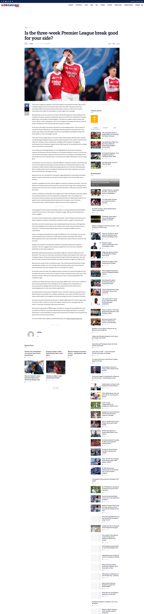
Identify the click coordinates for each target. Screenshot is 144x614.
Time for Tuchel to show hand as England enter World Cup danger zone (32, 378)
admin (31, 43)
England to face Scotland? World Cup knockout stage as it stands (110, 413)
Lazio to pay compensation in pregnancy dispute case (110, 404)
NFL (97, 5)
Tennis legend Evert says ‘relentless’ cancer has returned (110, 291)
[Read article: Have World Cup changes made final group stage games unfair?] (96, 461)
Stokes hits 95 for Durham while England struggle (110, 526)
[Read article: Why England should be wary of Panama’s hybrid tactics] (96, 273)
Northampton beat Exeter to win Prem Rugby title (110, 547)
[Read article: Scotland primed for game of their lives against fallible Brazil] (96, 442)
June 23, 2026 (106, 454)
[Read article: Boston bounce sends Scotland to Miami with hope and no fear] (96, 567)
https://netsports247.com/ (74, 318)
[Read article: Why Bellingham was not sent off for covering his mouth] (96, 396)
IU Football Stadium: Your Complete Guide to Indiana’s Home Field (110, 154)
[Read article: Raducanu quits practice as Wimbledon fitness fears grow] (96, 254)
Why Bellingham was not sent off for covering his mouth (110, 394)
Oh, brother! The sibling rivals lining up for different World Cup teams (110, 537)
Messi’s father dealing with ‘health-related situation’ (109, 611)
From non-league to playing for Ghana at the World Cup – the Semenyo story (105, 377)
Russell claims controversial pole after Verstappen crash (110, 244)
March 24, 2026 (39, 43)
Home (25, 27)
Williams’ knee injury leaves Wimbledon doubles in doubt (109, 218)
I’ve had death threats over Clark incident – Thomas (109, 201)
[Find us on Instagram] (3, 1)
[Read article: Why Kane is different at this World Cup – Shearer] (96, 576)
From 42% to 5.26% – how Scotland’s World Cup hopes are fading (103, 352)
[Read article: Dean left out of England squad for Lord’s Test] (96, 595)
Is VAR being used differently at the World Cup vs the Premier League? (110, 470)
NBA (91, 5)
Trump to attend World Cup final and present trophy (109, 451)
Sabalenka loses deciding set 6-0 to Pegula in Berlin (110, 556)
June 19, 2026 (106, 596)
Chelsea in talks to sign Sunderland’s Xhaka (54, 377)
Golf (86, 5)
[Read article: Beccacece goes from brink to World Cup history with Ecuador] (96, 321)
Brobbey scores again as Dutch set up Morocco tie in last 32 (104, 329)
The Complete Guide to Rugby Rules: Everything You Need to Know (110, 134)
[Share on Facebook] (26, 105)
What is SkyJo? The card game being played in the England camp (110, 311)
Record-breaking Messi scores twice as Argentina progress (110, 497)
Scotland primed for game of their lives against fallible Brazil (110, 441)
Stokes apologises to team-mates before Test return (110, 432)
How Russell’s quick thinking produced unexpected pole (108, 281)
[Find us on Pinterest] (10, 1)
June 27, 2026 (50, 380)
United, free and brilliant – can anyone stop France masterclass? (33, 353)
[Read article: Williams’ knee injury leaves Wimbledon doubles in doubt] (96, 219)
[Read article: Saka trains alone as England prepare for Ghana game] (96, 585)
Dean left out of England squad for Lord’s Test (110, 593)
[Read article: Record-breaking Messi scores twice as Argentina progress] (96, 498)
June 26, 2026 (106, 294)
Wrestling (118, 5)
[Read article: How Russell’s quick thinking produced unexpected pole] (96, 282)
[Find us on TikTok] (8, 1)
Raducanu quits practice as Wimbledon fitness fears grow (110, 253)
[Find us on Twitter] (12, 1)
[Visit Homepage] (10, 4)
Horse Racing (128, 5)
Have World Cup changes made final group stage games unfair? (110, 460)
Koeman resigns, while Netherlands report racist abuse (54, 353)
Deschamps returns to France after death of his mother (110, 368)
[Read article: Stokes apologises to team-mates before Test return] (96, 433)
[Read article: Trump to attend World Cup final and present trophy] (96, 452)
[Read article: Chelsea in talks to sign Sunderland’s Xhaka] (55, 367)
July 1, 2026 (28, 357)
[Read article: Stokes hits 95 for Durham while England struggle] (96, 528)
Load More (56, 388)
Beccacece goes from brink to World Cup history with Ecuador (109, 320)
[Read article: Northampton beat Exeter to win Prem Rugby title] (96, 548)
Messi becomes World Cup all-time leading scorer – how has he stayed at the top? (110, 508)
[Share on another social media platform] (26, 113)
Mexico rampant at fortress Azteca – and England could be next (77, 353)
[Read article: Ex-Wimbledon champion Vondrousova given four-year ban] (96, 489)
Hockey (110, 5)
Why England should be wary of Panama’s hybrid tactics (110, 272)
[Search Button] (142, 5)
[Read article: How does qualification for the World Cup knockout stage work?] (96, 519)
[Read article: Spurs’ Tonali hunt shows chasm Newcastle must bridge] (96, 424)
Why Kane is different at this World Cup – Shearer (110, 574)
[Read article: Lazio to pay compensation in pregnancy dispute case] (96, 405)
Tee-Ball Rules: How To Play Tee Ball (109, 163)
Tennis (102, 5)
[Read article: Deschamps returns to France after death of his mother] (96, 369)
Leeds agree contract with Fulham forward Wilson (110, 385)
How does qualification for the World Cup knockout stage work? (111, 518)
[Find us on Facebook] (1, 1)
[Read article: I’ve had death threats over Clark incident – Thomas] (96, 202)
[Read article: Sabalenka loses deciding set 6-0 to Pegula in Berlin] (96, 558)
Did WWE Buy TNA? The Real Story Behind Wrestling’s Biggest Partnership (110, 144)
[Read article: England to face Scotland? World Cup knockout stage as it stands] (96, 414)
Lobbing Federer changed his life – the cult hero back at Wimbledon (110, 191)
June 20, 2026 (106, 522)
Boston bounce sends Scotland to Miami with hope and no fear (110, 566)
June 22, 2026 (106, 475)
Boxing (138, 5)
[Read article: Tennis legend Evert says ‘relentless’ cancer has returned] (96, 292)
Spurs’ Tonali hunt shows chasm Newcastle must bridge (110, 422)
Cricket (70, 5)
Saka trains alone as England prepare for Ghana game (108, 584)
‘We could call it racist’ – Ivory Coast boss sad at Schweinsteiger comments (110, 301)
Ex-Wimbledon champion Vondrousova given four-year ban (110, 488)
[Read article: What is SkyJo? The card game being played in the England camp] (96, 312)
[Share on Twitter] (26, 109)
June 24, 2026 (106, 372)
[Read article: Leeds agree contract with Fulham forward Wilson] (96, 386)
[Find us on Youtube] (5, 1)
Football (79, 5)
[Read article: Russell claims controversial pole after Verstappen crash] (96, 245)
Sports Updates (51, 373)
